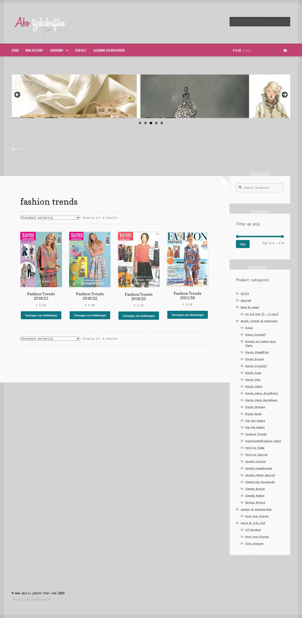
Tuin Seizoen (254, 543)
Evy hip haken (255, 427)
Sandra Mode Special (260, 475)
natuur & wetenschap (256, 509)
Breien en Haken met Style (260, 343)
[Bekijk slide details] (151, 95)
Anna (249, 328)
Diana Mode (253, 414)
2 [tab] (145, 123)
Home (20, 149)
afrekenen (56, 50)
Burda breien (254, 359)
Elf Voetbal (253, 530)
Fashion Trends (256, 434)
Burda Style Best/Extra (261, 393)
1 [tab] (140, 123)
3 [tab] (151, 123)
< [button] (17, 95)
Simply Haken (254, 496)
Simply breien (255, 489)
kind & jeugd (250, 307)
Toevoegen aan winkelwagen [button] (41, 315)
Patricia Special (256, 454)
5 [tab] (161, 123)
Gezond (246, 300)
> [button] (284, 95)
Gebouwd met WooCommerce (31, 598)
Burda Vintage (255, 407)
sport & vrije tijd (253, 523)
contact (81, 50)
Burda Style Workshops (261, 400)
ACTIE (245, 293)
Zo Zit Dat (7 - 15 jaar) (261, 314)
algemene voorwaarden (109, 50)
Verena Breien (255, 502)
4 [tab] (156, 123)
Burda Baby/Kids (257, 352)
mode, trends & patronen (259, 321)
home (15, 50)
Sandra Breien (255, 461)
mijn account (34, 50)
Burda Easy (253, 373)
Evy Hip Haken (255, 421)
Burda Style (253, 386)
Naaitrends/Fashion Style (263, 441)
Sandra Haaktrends (258, 468)
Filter (243, 244)
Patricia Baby (254, 448)
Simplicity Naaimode (260, 482)
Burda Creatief (256, 366)
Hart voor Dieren (257, 516)
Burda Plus (252, 379)
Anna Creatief (255, 334)
